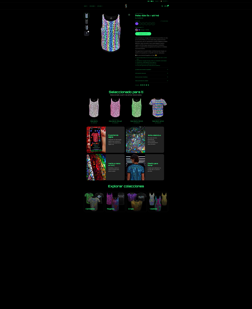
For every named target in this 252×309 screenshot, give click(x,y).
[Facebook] (148, 1)
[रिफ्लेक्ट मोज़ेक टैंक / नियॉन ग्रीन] (137, 108)
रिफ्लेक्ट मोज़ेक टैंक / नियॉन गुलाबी (115, 121)
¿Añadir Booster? (138, 27)
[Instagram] (150, 1)
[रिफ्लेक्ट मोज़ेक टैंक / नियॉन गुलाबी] (115, 108)
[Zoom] (129, 15)
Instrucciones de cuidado (141, 80)
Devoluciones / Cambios (141, 77)
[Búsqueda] (162, 6)
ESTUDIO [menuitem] (99, 6)
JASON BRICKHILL (94, 119)
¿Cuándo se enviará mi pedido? (143, 69)
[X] (143, 85)
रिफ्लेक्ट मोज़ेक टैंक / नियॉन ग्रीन (136, 121)
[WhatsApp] (146, 85)
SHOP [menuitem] (85, 6)
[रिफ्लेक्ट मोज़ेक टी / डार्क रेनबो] (158, 108)
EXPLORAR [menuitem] (92, 6)
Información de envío (140, 73)
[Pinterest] (144, 85)
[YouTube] (152, 1)
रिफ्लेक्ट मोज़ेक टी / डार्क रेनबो (158, 121)
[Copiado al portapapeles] (148, 85)
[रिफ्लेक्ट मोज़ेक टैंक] (94, 108)
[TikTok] (153, 1)
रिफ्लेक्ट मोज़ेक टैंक (94, 121)
